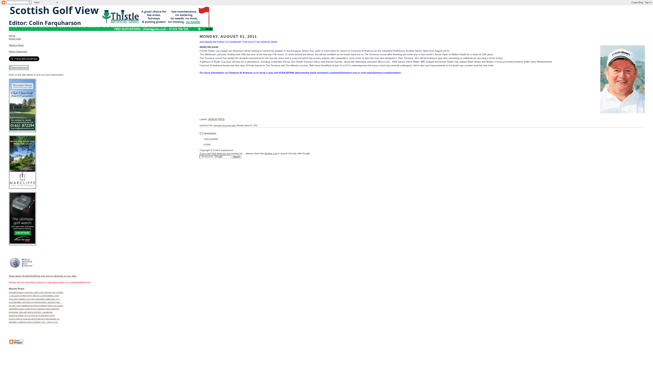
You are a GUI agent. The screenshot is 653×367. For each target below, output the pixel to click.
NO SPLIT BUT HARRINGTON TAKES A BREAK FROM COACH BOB (36, 306)
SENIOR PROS (216, 119)
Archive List (270, 153)
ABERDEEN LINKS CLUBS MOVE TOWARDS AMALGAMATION (34, 309)
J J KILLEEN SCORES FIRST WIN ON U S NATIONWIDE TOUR (34, 296)
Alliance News (16, 45)
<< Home (207, 144)
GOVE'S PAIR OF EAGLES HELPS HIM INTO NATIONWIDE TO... (35, 319)
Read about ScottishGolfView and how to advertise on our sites (43, 276)
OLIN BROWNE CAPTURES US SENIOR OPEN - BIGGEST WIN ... (35, 302)
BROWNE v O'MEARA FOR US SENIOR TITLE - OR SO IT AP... (34, 322)
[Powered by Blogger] (16, 343)
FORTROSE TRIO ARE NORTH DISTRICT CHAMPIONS (31, 312)
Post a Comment (211, 139)
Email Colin (15, 38)
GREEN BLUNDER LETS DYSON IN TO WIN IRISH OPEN (32, 316)
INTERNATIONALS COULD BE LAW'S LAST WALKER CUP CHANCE (36, 292)
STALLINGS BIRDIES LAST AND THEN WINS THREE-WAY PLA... (35, 299)
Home (12, 35)
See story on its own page (225, 125)
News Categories (18, 51)
